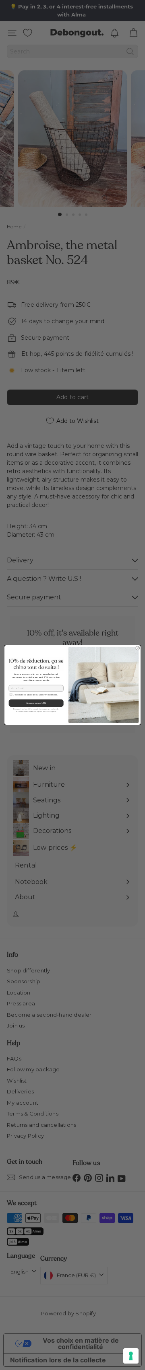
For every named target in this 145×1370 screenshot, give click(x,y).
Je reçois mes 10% (36, 703)
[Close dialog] (137, 648)
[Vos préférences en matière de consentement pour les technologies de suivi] (131, 1356)
